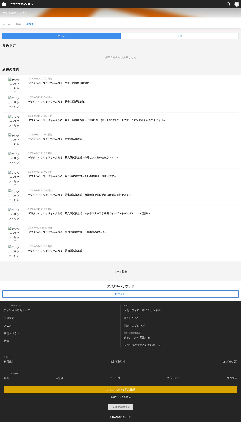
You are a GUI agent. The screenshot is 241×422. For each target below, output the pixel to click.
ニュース (115, 378)
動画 (18, 24)
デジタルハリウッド (15, 12)
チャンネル (173, 378)
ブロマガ (9, 317)
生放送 (30, 24)
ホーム (6, 24)
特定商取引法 (117, 361)
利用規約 (9, 361)
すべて (61, 35)
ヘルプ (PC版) (228, 361)
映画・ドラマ (12, 333)
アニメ (8, 325)
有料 (179, 35)
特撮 (6, 340)
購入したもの (132, 317)
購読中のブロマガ (134, 325)
